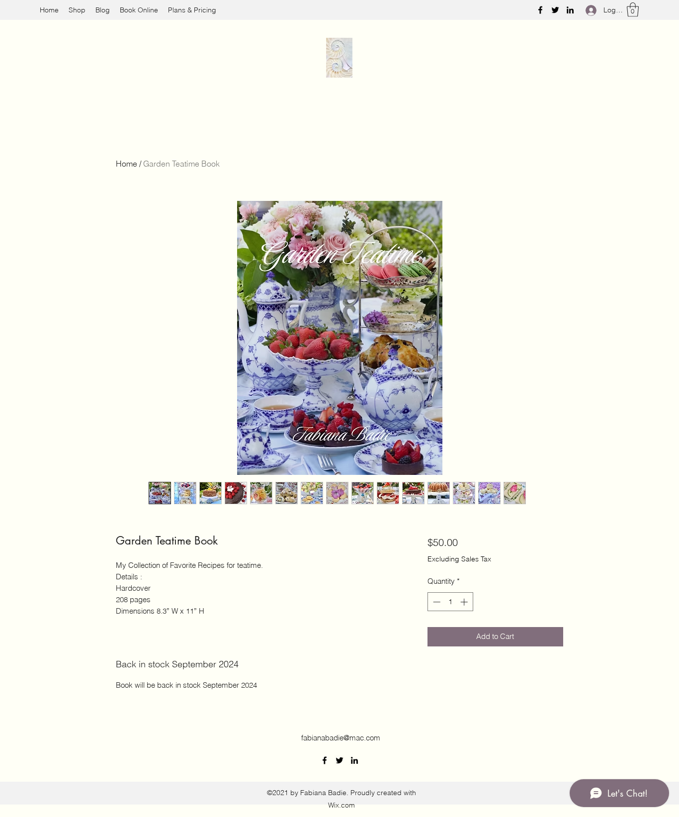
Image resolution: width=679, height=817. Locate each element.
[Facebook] (540, 10)
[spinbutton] (450, 602)
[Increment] (465, 602)
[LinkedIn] (570, 10)
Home (126, 164)
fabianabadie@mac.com (340, 737)
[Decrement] (435, 602)
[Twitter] (555, 10)
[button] (633, 9)
